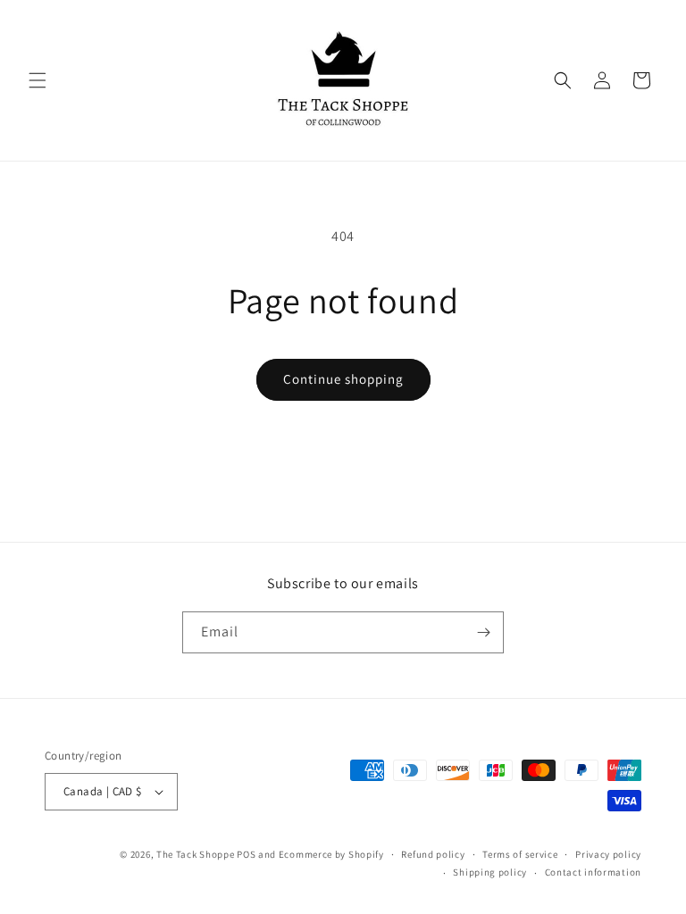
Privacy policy (608, 854)
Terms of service (519, 854)
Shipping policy (490, 872)
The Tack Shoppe (195, 854)
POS (246, 854)
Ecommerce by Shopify (331, 854)
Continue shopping (343, 378)
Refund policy (432, 854)
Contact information (593, 872)
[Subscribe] (483, 632)
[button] (37, 80)
